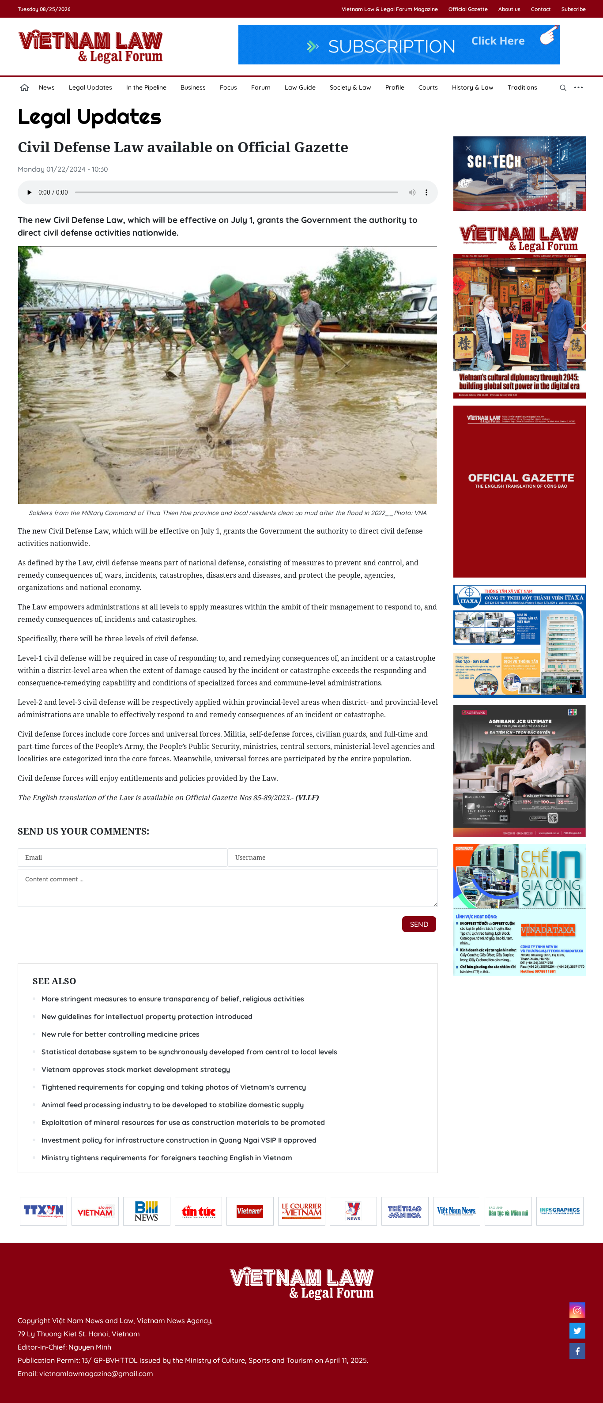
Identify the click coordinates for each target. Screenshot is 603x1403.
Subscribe (574, 9)
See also (54, 981)
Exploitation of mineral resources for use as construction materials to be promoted (183, 1122)
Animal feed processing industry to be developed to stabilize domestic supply (172, 1104)
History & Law (473, 87)
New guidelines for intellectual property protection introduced (147, 1016)
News (47, 87)
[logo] (301, 1283)
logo (90, 46)
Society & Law (350, 87)
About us (509, 9)
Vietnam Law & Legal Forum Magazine (390, 9)
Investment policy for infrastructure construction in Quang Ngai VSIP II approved (179, 1140)
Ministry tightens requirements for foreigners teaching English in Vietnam (166, 1157)
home (25, 87)
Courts (428, 87)
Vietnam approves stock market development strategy (135, 1069)
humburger (579, 87)
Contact (541, 9)
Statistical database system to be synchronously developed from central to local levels (189, 1051)
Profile (394, 87)
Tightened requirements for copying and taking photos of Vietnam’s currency (173, 1087)
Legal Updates (90, 87)
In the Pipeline (146, 87)
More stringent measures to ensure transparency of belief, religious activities (172, 998)
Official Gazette (468, 9)
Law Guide (300, 87)
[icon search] (563, 87)
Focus (228, 87)
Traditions (522, 87)
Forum (261, 87)
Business (193, 87)
